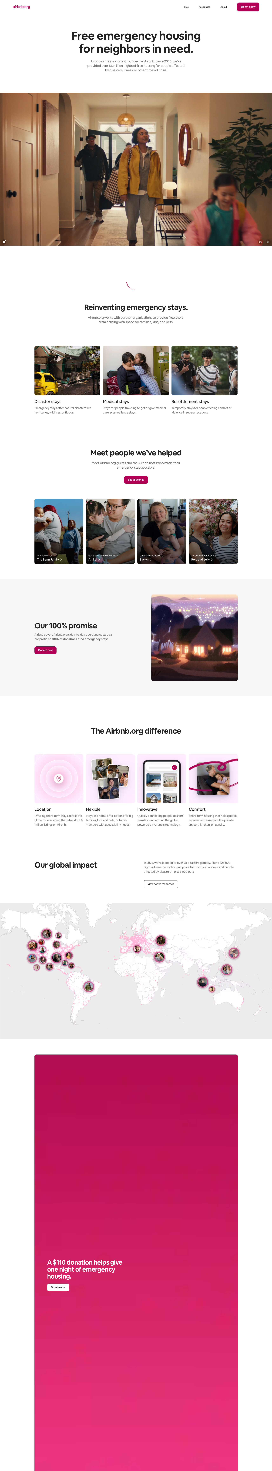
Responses (204, 7)
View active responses (161, 884)
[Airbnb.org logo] (21, 7)
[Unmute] (268, 242)
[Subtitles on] (260, 242)
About (223, 7)
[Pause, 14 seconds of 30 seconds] (3, 242)
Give (186, 7)
